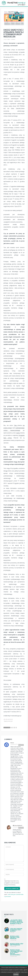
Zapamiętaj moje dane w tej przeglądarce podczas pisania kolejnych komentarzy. (11, 883)
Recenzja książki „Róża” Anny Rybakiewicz (16, 944)
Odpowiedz (21, 745)
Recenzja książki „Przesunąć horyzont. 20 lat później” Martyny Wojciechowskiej (16, 952)
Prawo (13, 39)
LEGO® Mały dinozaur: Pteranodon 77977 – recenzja (16, 930)
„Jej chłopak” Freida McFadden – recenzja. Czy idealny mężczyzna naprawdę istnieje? (16, 921)
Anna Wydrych (18, 825)
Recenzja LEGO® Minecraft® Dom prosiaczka (14, 937)
